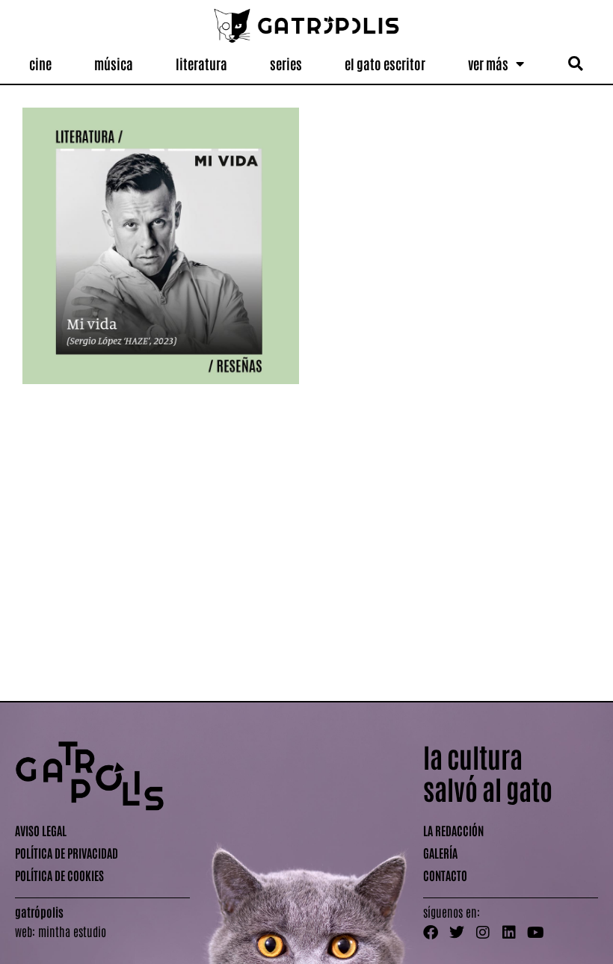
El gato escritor (385, 63)
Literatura (201, 63)
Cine (40, 63)
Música (113, 63)
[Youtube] (535, 932)
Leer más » (41, 670)
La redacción (453, 830)
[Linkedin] (509, 932)
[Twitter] (456, 932)
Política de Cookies (59, 875)
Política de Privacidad (66, 852)
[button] (576, 64)
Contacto (445, 875)
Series (286, 63)
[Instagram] (482, 932)
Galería (440, 852)
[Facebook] (430, 932)
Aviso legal (41, 830)
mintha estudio (72, 931)
